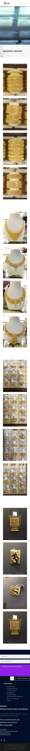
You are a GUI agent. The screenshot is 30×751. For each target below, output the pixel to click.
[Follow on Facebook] (1, 740)
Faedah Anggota (11, 694)
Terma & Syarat (17, 747)
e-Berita (9, 700)
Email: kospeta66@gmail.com (10, 719)
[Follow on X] (4, 740)
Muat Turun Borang (12, 698)
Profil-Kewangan (11, 690)
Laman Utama (11, 686)
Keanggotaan (11, 692)
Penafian (22, 749)
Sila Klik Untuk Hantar (23, 678)
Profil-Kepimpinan (12, 688)
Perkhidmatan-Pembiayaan (15, 696)
